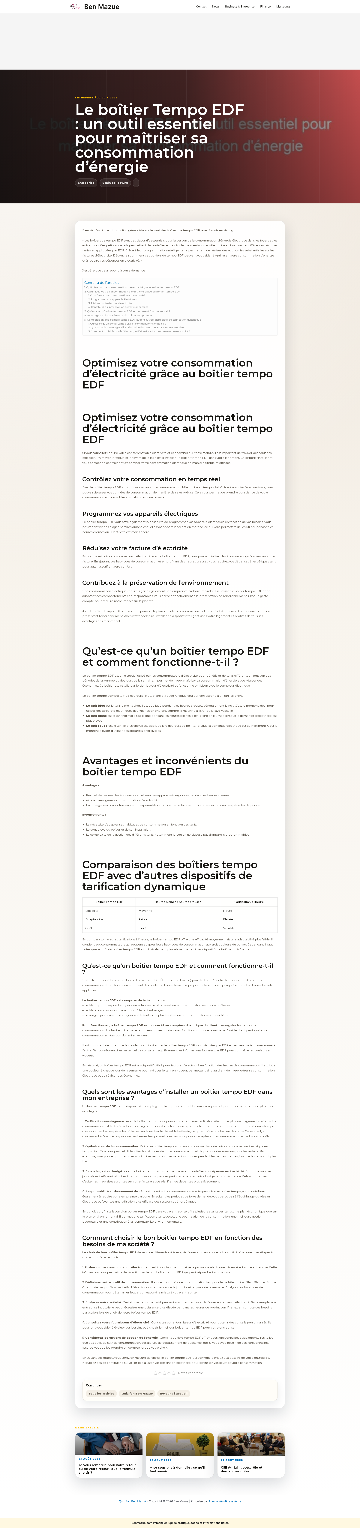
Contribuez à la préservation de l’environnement (119, 307)
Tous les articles (101, 1393)
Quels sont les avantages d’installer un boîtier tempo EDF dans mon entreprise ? (138, 327)
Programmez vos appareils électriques (113, 299)
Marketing (283, 6)
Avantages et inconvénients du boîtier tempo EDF (119, 315)
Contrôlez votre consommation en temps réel (117, 295)
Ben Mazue (101, 6)
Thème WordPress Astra (225, 1501)
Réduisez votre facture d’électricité (111, 303)
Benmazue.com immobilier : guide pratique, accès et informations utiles (180, 1523)
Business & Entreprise (240, 6)
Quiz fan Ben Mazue (137, 1393)
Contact (201, 6)
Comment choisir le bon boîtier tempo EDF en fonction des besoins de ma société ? (140, 331)
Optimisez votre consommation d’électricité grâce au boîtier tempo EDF (132, 287)
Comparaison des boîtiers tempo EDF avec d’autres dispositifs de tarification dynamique (144, 319)
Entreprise (86, 182)
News (216, 6)
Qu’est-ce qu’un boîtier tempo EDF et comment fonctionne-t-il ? (128, 311)
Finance (265, 6)
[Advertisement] (180, 41)
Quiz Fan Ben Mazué (132, 1501)
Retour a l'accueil (174, 1393)
